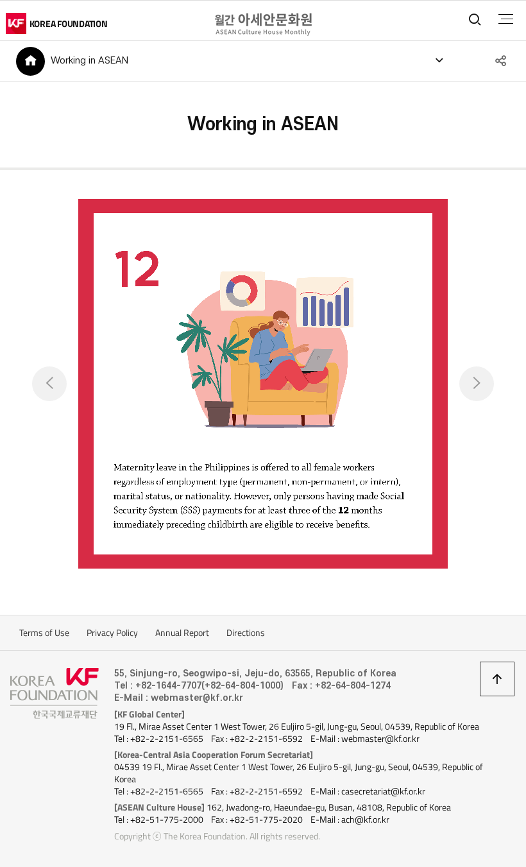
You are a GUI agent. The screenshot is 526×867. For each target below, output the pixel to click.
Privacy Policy (112, 633)
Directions (245, 633)
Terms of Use (44, 633)
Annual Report (182, 633)
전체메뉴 (506, 19)
